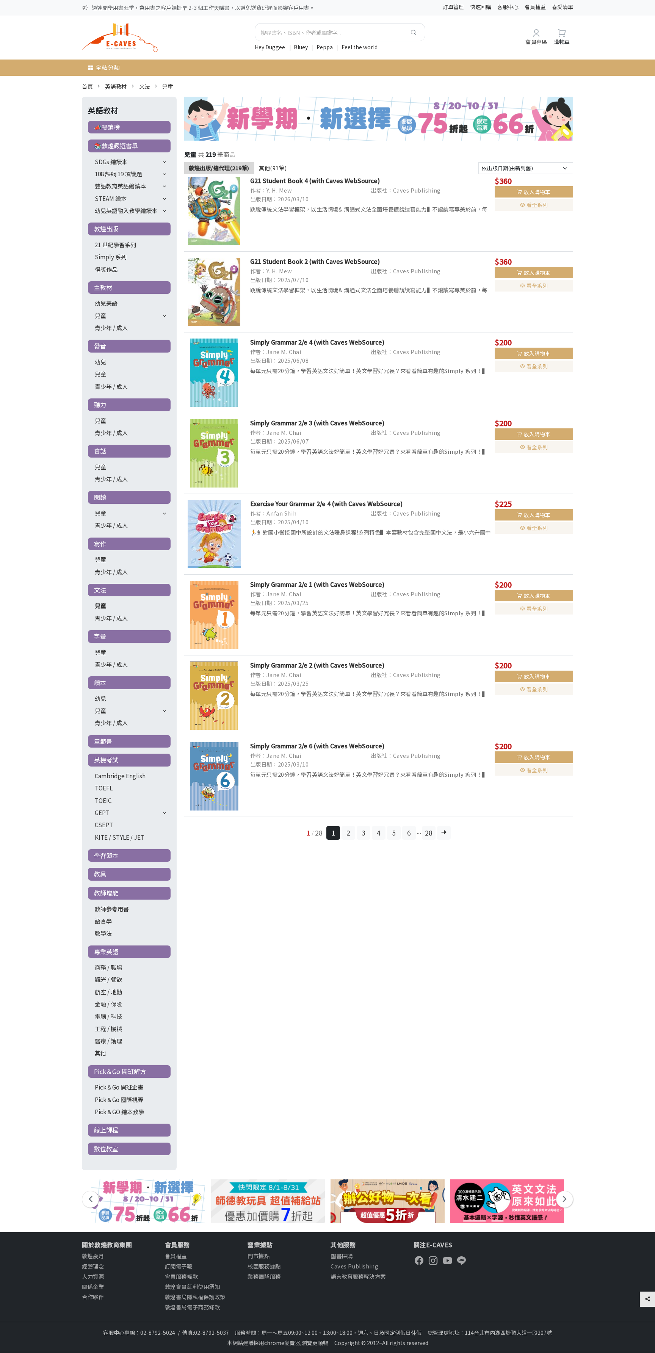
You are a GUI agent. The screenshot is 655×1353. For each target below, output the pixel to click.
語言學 (103, 921)
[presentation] (90, 1199)
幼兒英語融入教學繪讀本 (126, 210)
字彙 (100, 636)
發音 (100, 345)
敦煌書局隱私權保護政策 (195, 1297)
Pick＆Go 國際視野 (119, 1099)
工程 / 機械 (108, 1028)
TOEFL (104, 788)
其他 (100, 1053)
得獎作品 (106, 269)
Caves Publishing (354, 1266)
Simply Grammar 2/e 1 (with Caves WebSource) (317, 584)
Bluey (301, 47)
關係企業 (93, 1286)
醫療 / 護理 (108, 1040)
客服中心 (508, 7)
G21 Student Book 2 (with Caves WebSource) (315, 261)
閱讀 (100, 497)
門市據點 (259, 1256)
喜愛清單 (562, 7)
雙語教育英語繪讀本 (120, 186)
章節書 (103, 741)
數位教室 (106, 1148)
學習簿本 (106, 855)
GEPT (102, 812)
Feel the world (360, 47)
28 (428, 832)
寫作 (100, 543)
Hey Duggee (270, 47)
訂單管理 (453, 7)
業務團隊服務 (264, 1276)
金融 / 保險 (108, 1004)
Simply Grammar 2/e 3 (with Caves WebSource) (317, 422)
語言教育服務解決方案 (358, 1276)
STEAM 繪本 (111, 198)
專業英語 (106, 951)
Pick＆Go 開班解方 (120, 1071)
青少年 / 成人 (111, 327)
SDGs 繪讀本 (111, 161)
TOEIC (103, 800)
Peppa (325, 47)
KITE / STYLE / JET (119, 837)
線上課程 (106, 1129)
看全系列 (537, 205)
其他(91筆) (273, 168)
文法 (144, 86)
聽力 (100, 404)
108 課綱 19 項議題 (118, 173)
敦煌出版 (106, 228)
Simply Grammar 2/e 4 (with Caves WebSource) (317, 341)
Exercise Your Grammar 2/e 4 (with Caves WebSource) (326, 503)
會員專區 (536, 41)
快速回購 (480, 7)
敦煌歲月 (93, 1256)
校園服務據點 (264, 1266)
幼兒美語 (106, 303)
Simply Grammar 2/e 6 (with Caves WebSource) (317, 745)
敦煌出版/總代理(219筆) (219, 168)
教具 (100, 873)
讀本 (100, 682)
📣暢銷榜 (107, 127)
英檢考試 (106, 759)
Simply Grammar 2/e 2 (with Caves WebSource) (317, 664)
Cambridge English (120, 775)
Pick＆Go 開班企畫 (119, 1087)
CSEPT (104, 824)
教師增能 (106, 892)
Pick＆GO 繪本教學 (119, 1111)
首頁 (87, 86)
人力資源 (93, 1276)
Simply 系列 (111, 256)
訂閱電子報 (179, 1266)
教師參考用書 (112, 909)
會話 (100, 450)
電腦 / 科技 (108, 1016)
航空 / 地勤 (108, 992)
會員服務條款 (181, 1276)
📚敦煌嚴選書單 (116, 145)
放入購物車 (537, 192)
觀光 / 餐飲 (108, 979)
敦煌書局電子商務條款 (192, 1307)
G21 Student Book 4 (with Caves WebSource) (315, 180)
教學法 (103, 933)
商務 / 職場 (108, 967)
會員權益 (535, 7)
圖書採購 (342, 1256)
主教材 (103, 287)
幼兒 (100, 361)
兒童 (167, 86)
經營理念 (93, 1266)
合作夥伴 (93, 1297)
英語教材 (116, 86)
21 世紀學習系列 (115, 244)
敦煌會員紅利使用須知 (192, 1286)
